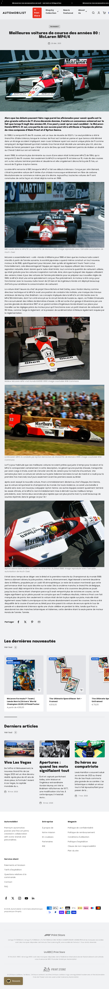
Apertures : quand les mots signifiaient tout (54, 767)
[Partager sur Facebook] (18, 622)
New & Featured (68, 11)
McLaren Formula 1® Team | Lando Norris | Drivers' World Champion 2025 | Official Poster (23, 701)
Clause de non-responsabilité (82, 846)
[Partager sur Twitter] (25, 622)
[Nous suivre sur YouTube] (26, 898)
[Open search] (93, 12)
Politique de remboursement (81, 832)
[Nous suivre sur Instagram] (19, 898)
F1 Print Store (37, 13)
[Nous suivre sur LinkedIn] (33, 898)
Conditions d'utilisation (78, 837)
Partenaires (47, 841)
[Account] (98, 12)
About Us (81, 11)
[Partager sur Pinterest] (32, 622)
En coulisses (47, 837)
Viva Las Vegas (17, 762)
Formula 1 (54, 26)
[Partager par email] (39, 622)
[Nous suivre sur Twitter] (13, 898)
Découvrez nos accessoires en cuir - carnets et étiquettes (29, 3)
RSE (43, 846)
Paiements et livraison (14, 865)
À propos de (47, 827)
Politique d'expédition (78, 841)
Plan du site (73, 850)
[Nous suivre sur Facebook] (6, 898)
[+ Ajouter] (39, 690)
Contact (8, 882)
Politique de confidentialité (80, 827)
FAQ (6, 886)
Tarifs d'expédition (13, 869)
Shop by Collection (51, 11)
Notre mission (48, 832)
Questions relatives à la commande (15, 876)
